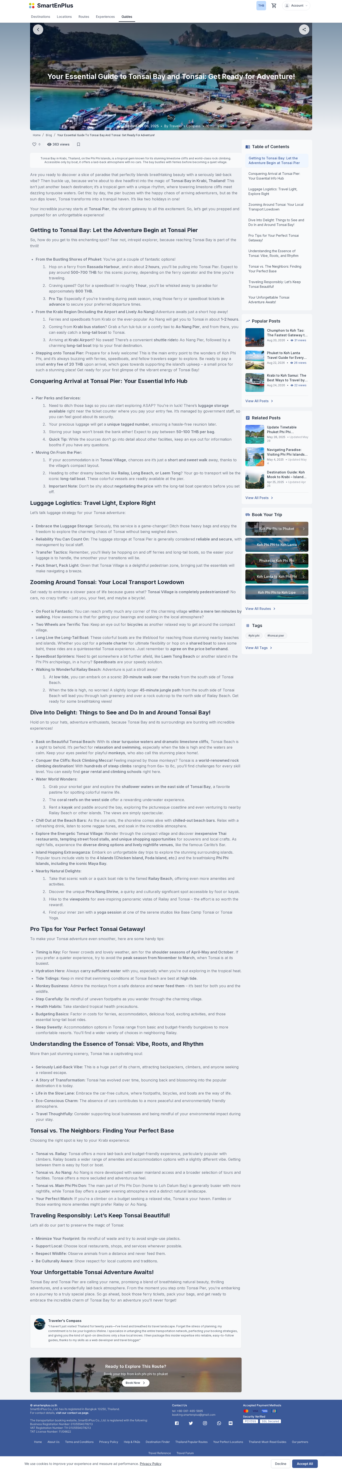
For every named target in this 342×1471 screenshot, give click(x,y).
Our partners (300, 1442)
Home (37, 135)
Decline (280, 1464)
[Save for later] (78, 144)
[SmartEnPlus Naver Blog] (230, 1423)
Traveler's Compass (65, 1321)
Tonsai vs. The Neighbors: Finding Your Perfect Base (274, 268)
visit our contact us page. (72, 1413)
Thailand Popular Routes (191, 1442)
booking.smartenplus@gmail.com (193, 1414)
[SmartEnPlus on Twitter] (191, 1423)
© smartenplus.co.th (43, 1405)
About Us (53, 1442)
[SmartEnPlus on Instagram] (205, 1423)
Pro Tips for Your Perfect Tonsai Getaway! (273, 237)
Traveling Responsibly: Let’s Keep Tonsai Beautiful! (274, 284)
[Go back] (38, 29)
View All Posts (257, 401)
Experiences (105, 17)
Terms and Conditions (79, 1442)
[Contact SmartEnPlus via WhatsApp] (219, 1423)
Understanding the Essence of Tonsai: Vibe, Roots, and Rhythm (273, 253)
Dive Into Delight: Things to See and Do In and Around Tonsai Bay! (276, 222)
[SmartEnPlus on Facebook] (176, 1423)
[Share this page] (304, 29)
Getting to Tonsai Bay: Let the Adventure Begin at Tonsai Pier (274, 160)
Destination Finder (158, 1442)
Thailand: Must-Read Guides (267, 1442)
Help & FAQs (132, 1442)
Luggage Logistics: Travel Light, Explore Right (272, 191)
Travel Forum (185, 1453)
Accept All (305, 1464)
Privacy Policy (150, 1464)
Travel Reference (159, 1453)
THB (261, 5)
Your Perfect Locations (228, 1442)
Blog (49, 135)
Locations (64, 17)
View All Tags (256, 648)
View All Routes (258, 609)
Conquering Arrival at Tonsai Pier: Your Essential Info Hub (274, 176)
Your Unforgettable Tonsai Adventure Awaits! (268, 299)
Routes (84, 17)
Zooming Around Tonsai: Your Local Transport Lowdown (275, 207)
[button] (296, 5)
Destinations (40, 17)
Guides (127, 17)
